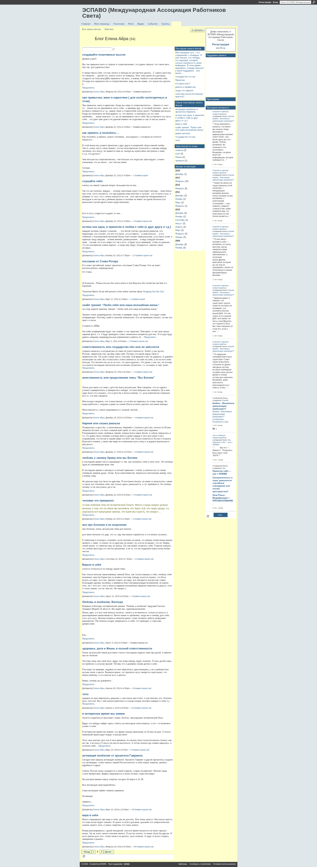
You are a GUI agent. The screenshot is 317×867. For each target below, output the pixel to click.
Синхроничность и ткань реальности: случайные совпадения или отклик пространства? (222, 484)
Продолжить (88, 87)
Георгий (215, 111)
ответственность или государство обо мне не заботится (120, 347)
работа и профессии (185, 87)
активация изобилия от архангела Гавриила (112, 755)
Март (177, 202)
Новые (178, 157)
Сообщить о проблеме (200, 864)
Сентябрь (180, 220)
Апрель (179, 227)
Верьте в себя (91, 564)
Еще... (220, 515)
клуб (177, 153)
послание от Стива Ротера (100, 261)
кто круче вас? (182, 83)
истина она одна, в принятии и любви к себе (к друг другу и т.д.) (126, 226)
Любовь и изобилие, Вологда (102, 602)
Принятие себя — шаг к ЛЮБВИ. (221, 472)
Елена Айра (99, 92)
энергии (179, 150)
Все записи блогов (91, 29)
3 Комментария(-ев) (144, 559)
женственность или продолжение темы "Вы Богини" (118, 377)
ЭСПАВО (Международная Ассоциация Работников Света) (154, 13)
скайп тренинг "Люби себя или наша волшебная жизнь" (120, 305)
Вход (275, 2)
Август (178, 223)
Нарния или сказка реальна (101, 423)
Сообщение (218, 419)
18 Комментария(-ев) (141, 708)
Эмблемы (182, 864)
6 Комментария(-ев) (142, 495)
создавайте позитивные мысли (103, 54)
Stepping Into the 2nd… (154, 291)
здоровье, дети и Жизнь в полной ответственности (117, 648)
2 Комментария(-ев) (142, 221)
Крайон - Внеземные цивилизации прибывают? (223, 406)
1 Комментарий (140, 175)
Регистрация (265, 2)
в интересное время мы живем (103, 713)
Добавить (199, 30)
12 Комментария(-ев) (142, 255)
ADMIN (103, 864)
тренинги (179, 160)
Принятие (180, 80)
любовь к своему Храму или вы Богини (109, 457)
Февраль (179, 181)
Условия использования (224, 864)
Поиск (314, 2)
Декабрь (179, 174)
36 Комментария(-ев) (142, 809)
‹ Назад (86, 852)
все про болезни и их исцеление (104, 524)
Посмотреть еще (220, 422)
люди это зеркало (184, 90)
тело (85, 694)
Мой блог (109, 29)
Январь (179, 237)
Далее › (109, 852)
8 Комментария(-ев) (142, 688)
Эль (214, 435)
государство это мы (185, 76)
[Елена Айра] (87, 45)
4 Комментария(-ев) (138, 341)
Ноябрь (179, 199)
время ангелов (182, 133)
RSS (84, 856)
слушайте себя (92, 181)
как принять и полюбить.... (100, 132)
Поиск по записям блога (113, 49)
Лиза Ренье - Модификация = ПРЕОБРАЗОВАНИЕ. (222, 499)
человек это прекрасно (98, 500)
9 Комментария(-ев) (144, 452)
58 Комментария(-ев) (144, 847)
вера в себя (90, 815)
